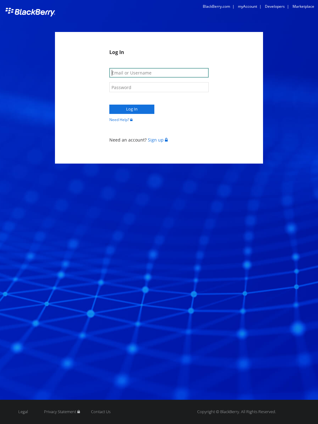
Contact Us (101, 411)
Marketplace (303, 6)
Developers (277, 6)
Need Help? (119, 119)
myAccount (249, 6)
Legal (23, 411)
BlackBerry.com (218, 6)
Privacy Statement (60, 411)
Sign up (156, 140)
